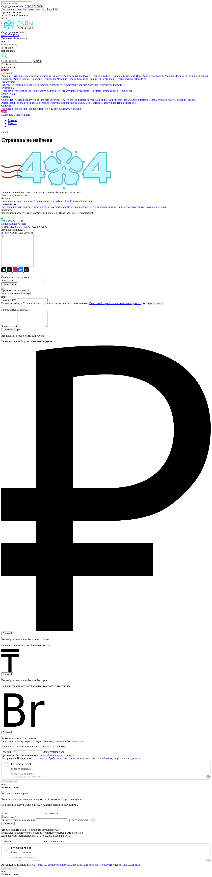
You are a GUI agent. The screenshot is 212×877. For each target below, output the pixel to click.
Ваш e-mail (7, 280)
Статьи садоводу (97, 207)
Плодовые (27, 201)
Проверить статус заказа (130, 207)
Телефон (6, 751)
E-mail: (5, 813)
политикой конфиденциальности (55, 755)
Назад (4, 132)
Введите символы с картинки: (18, 820)
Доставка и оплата (11, 9)
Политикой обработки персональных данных (115, 303)
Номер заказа (8, 299)
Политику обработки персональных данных (61, 758)
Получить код (9, 781)
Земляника (86, 201)
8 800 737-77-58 (34, 6)
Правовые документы (13, 223)
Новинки (6, 201)
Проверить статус (152, 303)
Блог (49, 9)
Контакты (28, 9)
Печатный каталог (77, 207)
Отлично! (7, 633)
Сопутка (75, 201)
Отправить (8, 823)
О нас (38, 9)
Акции (112, 207)
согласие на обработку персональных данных (114, 758)
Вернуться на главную (14, 195)
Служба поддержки (156, 207)
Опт (44, 9)
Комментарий (9, 326)
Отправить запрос (12, 329)
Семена (16, 201)
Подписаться (9, 284)
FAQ (55, 9)
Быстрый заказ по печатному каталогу (44, 207)
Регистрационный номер (15, 293)
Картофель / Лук (60, 201)
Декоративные (42, 201)
